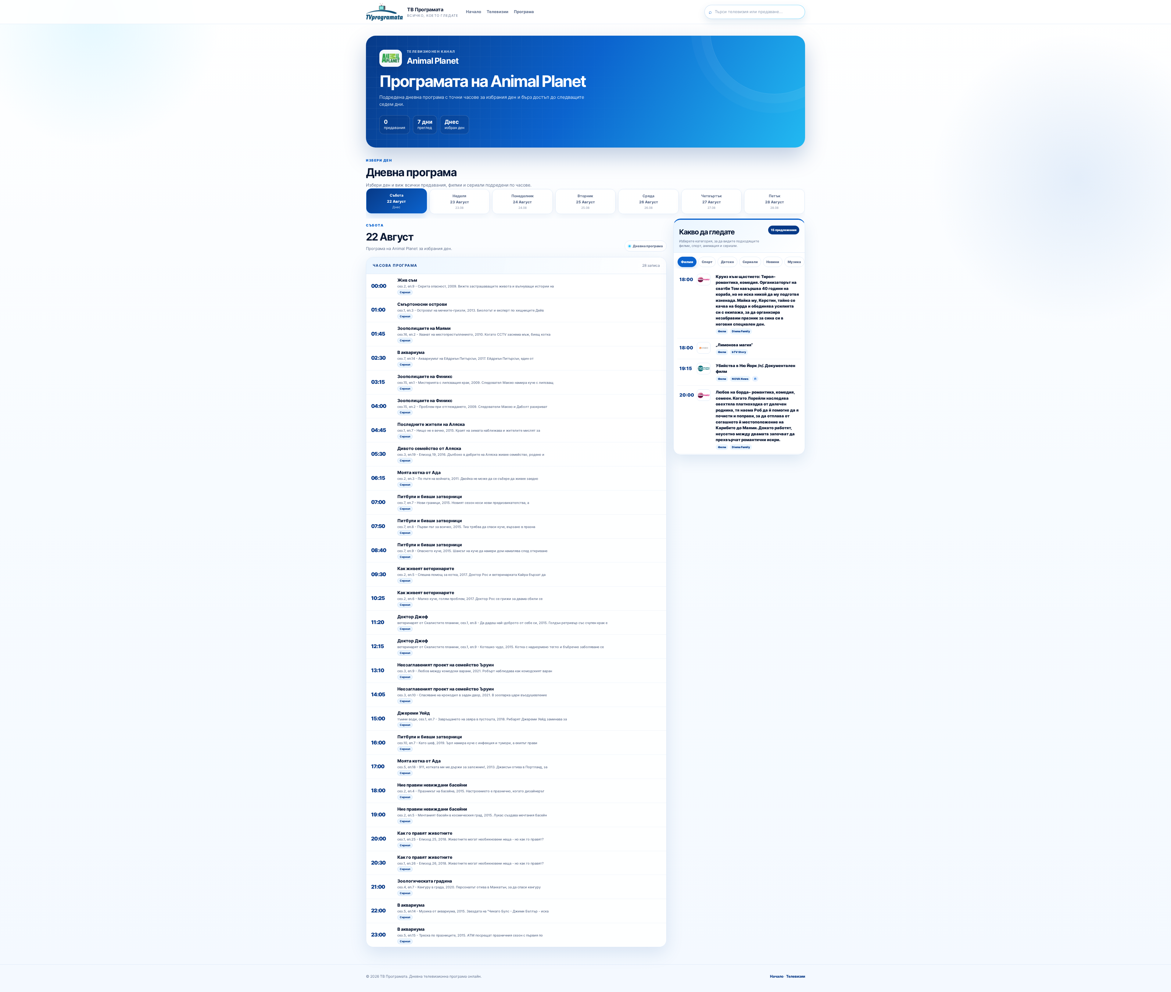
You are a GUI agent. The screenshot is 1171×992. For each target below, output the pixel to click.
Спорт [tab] (707, 262)
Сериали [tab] (750, 262)
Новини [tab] (772, 262)
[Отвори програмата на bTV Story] (704, 348)
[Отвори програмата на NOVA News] (704, 368)
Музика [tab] (794, 262)
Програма (524, 11)
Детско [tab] (727, 262)
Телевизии (497, 11)
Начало (473, 11)
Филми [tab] (687, 262)
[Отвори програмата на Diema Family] (704, 279)
